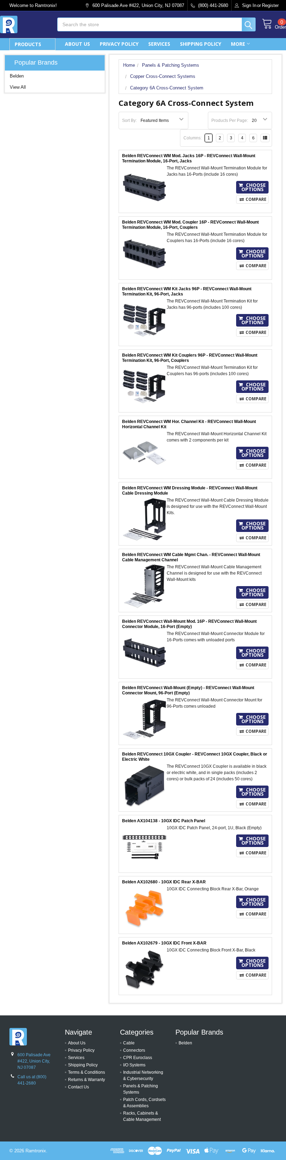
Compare (256, 199)
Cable (129, 1043)
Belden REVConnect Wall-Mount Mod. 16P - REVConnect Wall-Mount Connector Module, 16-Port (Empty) (189, 624)
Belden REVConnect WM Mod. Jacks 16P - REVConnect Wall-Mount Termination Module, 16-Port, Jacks (188, 158)
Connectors (134, 1050)
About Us (77, 44)
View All (18, 87)
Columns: (192, 138)
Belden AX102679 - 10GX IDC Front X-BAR (164, 943)
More (238, 44)
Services (159, 44)
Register (270, 5)
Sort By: (129, 120)
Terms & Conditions (86, 1072)
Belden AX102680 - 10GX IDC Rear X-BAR (164, 882)
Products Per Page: (229, 120)
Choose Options (253, 187)
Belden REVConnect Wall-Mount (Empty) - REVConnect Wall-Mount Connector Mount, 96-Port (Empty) (188, 690)
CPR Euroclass (137, 1057)
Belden (17, 76)
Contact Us (78, 1087)
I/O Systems (134, 1065)
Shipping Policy (200, 44)
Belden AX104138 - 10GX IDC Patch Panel (163, 820)
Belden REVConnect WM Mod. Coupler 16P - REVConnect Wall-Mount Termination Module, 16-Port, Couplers (190, 225)
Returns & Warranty (86, 1079)
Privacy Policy (119, 44)
